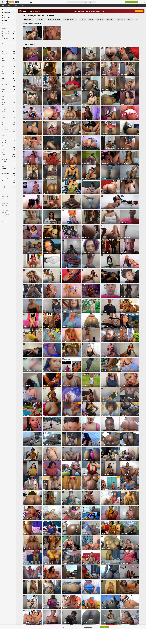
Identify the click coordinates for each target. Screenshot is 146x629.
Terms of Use (4, 205)
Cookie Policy (88, 627)
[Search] (85, 2)
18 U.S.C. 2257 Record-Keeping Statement (7, 215)
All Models (4, 212)
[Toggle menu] (2, 2)
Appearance (29, 19)
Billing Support (5, 196)
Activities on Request (70, 19)
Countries (41, 19)
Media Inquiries (5, 201)
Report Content (5, 198)
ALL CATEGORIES (9, 187)
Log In (141, 2)
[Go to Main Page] (12, 2)
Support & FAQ (5, 194)
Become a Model (5, 207)
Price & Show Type (54, 19)
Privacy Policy (5, 203)
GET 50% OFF (139, 11)
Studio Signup (5, 210)
